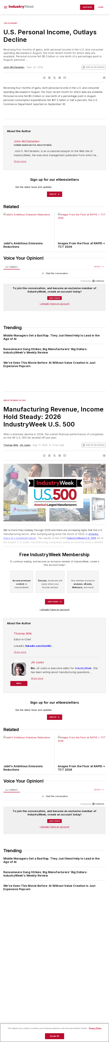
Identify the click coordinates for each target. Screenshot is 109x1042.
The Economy (10, 23)
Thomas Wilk (10, 445)
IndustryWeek (83, 668)
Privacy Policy (95, 1028)
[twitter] (54, 77)
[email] (64, 77)
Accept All (54, 1036)
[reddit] (59, 77)
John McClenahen (13, 67)
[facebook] (44, 77)
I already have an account (54, 303)
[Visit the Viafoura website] (98, 281)
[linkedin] (49, 77)
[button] (5, 7)
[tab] (11, 267)
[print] (104, 77)
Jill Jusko (25, 445)
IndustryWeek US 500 (14, 400)
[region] (54, 274)
